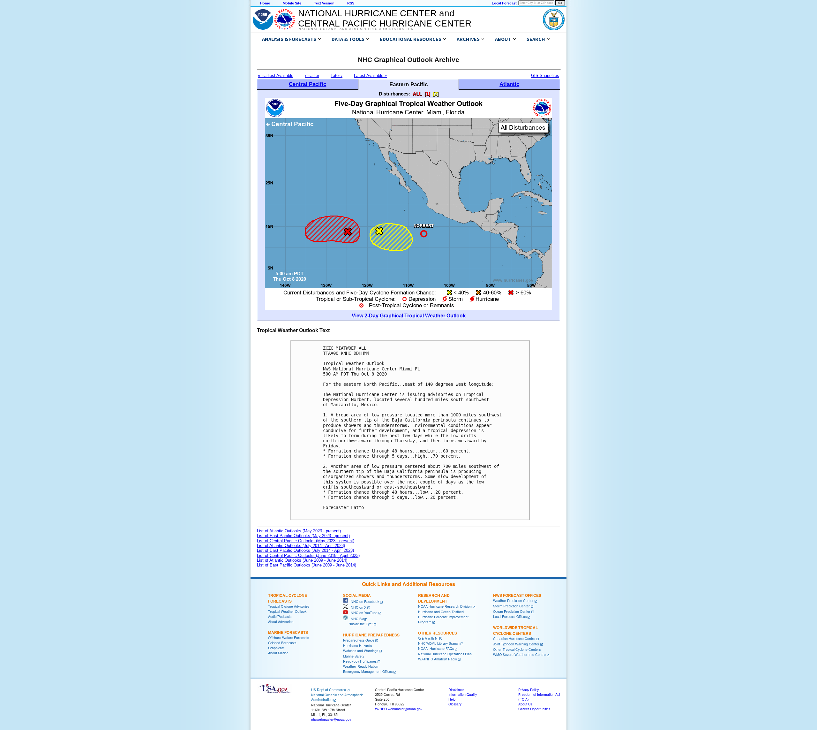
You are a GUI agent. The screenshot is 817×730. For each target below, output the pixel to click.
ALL (417, 93)
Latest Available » (370, 75)
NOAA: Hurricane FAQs (436, 648)
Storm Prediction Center (511, 606)
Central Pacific (307, 84)
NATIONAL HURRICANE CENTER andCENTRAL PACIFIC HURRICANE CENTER (384, 18)
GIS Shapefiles (545, 75)
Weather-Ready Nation (360, 666)
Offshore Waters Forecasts (288, 637)
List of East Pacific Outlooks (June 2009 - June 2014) (306, 565)
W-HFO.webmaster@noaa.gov (398, 708)
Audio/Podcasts (279, 616)
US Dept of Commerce (328, 689)
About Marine (278, 652)
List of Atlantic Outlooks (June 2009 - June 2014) (302, 560)
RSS (350, 3)
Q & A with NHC (430, 638)
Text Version (324, 3)
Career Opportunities (534, 708)
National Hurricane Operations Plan (445, 653)
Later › (336, 75)
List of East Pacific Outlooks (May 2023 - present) (303, 535)
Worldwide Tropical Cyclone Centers (515, 630)
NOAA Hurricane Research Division (445, 606)
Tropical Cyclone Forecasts (287, 598)
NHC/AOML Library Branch (439, 643)
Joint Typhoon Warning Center (516, 644)
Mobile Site (292, 3)
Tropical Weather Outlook (287, 611)
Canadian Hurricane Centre (514, 638)
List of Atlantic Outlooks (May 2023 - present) (299, 530)
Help (451, 699)
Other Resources (437, 633)
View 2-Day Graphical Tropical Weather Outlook (409, 315)
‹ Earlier (312, 75)
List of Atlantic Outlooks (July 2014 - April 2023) (301, 545)
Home (265, 3)
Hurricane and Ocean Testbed (441, 611)
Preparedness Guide (358, 640)
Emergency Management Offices (368, 671)
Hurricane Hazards (357, 645)
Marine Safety (353, 656)
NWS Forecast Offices (517, 595)
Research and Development (434, 598)
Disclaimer (456, 689)
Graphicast (276, 647)
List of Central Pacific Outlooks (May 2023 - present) (305, 540)
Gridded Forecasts (282, 642)
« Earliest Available (275, 75)
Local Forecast (504, 3)
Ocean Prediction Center (511, 611)
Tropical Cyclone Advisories (288, 606)
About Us (525, 704)
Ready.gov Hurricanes (360, 661)
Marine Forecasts (288, 632)
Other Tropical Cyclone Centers (517, 649)
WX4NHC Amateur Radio (437, 659)
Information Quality (462, 694)
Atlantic (509, 84)
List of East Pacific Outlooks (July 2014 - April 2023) (305, 550)
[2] (435, 93)
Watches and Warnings (360, 650)
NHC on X (357, 607)
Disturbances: (394, 93)
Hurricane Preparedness (371, 635)
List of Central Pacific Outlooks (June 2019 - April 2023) (308, 555)
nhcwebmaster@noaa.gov (331, 719)
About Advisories (280, 621)
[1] (427, 93)
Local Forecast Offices (510, 616)
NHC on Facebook (363, 601)
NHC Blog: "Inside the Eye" (358, 621)
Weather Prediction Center (513, 600)
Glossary (454, 704)
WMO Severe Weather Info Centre (519, 654)
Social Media (357, 595)
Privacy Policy (528, 689)
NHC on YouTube (363, 612)
